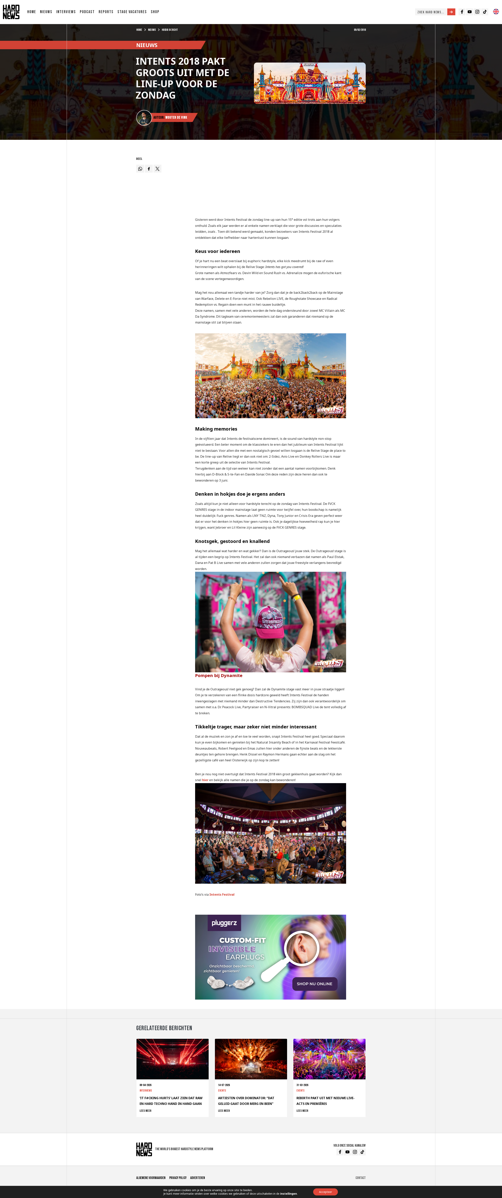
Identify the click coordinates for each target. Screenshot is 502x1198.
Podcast (87, 11)
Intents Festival (222, 894)
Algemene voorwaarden (151, 1178)
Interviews (66, 11)
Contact (361, 1178)
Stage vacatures (132, 11)
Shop (155, 11)
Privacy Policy (177, 1178)
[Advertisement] (270, 182)
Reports (106, 11)
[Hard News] (11, 11)
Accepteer (325, 1192)
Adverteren (197, 1178)
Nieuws (46, 11)
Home (31, 11)
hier (205, 780)
